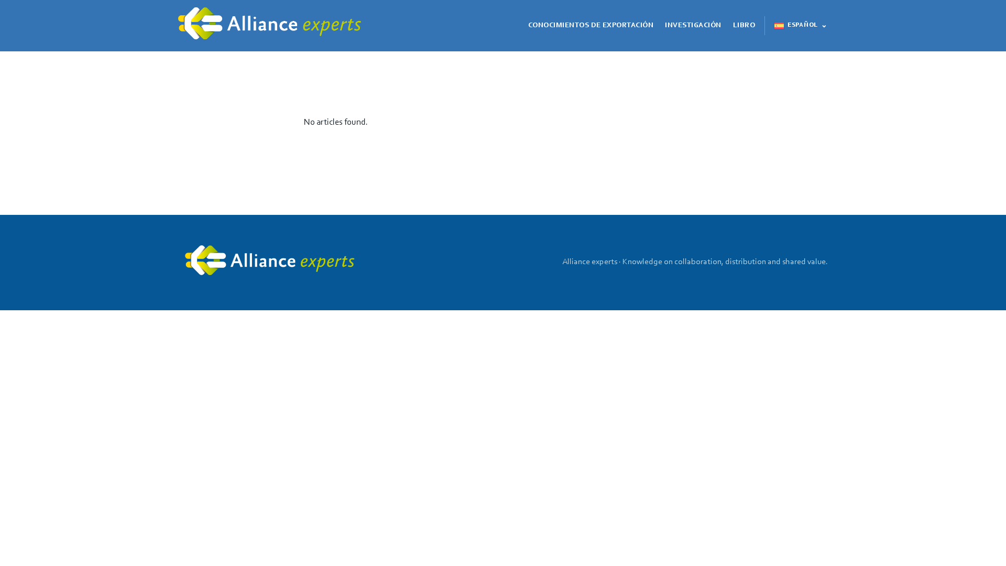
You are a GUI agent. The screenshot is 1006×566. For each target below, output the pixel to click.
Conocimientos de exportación (591, 25)
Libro (744, 25)
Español (802, 25)
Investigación (693, 25)
